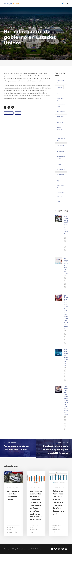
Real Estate (60, 179)
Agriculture (60, 81)
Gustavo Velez (65, 249)
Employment (61, 117)
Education (61, 111)
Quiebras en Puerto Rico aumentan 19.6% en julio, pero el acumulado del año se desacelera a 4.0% (58, 502)
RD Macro (61, 169)
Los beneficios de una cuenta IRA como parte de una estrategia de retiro (66, 400)
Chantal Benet (10, 27)
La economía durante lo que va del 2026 (66, 265)
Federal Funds (59, 128)
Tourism (60, 192)
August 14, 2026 (35, 488)
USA (59, 201)
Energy (60, 122)
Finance (60, 134)
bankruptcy (60, 99)
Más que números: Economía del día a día (66, 357)
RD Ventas (61, 174)
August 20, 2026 (13, 488)
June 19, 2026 (65, 333)
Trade (59, 197)
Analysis (35, 529)
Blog (21, 27)
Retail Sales (60, 186)
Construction (61, 105)
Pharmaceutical (61, 163)
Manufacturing (61, 157)
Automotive (60, 92)
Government (33, 27)
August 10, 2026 (58, 488)
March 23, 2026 (65, 419)
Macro (40, 27)
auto (59, 87)
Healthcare (60, 146)
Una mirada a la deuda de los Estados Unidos (66, 225)
